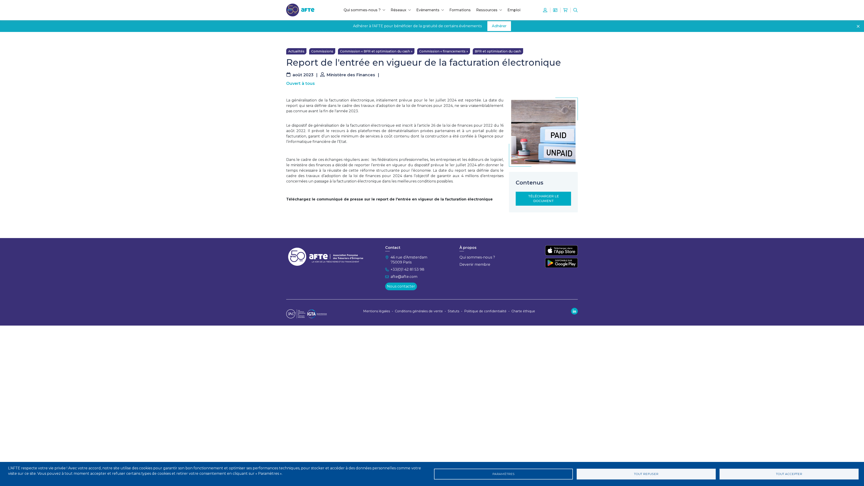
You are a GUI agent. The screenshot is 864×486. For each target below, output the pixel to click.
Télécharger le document (543, 198)
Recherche (575, 10)
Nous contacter (401, 286)
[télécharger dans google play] (561, 263)
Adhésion (555, 10)
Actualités (296, 51)
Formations (460, 10)
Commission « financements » (443, 51)
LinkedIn (574, 311)
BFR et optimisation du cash (498, 51)
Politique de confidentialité (485, 311)
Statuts (453, 311)
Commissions (322, 51)
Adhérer (499, 26)
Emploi (513, 10)
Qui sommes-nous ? (477, 257)
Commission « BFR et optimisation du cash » (376, 51)
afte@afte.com (404, 276)
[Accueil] (300, 10)
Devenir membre (474, 264)
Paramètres (503, 474)
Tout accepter (789, 474)
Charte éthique (523, 311)
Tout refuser (646, 474)
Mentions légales (376, 311)
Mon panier (565, 10)
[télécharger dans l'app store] (561, 250)
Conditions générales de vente (419, 311)
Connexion (545, 10)
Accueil (291, 39)
